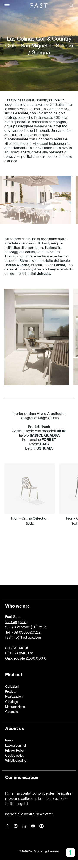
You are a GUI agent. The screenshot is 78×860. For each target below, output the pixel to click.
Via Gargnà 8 (15, 622)
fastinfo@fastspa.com (23, 637)
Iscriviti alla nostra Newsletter (29, 814)
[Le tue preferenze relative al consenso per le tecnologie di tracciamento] (70, 852)
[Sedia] (29, 488)
